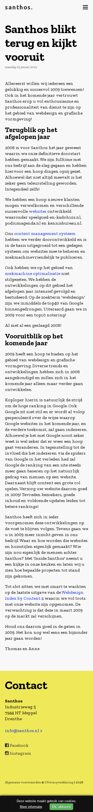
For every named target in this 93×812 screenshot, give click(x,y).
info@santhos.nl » (23, 730)
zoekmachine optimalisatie (32, 273)
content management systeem (45, 233)
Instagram (20, 753)
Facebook (19, 745)
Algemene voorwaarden (23, 782)
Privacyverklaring (59, 782)
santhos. (19, 7)
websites (37, 211)
